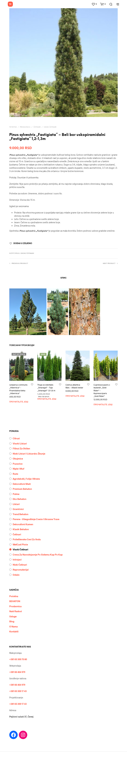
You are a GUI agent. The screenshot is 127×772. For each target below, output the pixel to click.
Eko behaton (19, 499)
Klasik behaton (21, 529)
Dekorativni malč (22, 483)
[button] (94, 4)
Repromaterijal (20, 569)
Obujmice (18, 458)
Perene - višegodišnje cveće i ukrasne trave (36, 519)
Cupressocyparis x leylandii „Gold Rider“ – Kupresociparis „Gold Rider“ (102, 390)
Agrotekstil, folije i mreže (26, 478)
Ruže (15, 473)
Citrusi (16, 438)
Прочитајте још (18, 402)
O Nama (13, 626)
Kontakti (13, 631)
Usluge (13, 616)
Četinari (37, 127)
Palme (16, 494)
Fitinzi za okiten (21, 448)
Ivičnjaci (17, 559)
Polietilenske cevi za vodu (27, 539)
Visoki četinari (50, 127)
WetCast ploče (20, 544)
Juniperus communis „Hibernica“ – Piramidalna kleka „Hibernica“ (18, 389)
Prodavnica (25, 127)
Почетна (13, 127)
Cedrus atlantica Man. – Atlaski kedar (74, 386)
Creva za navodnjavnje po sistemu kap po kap (38, 554)
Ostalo (16, 574)
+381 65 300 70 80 (18, 659)
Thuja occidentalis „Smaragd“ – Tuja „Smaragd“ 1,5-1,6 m (46, 388)
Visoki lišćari (20, 443)
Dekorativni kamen (23, 524)
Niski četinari (20, 564)
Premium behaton (22, 488)
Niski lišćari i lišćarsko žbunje (29, 453)
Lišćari (16, 504)
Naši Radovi (15, 611)
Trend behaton (20, 514)
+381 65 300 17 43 (18, 691)
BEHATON (14, 601)
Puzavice (17, 463)
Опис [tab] (63, 278)
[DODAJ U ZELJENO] (32, 384)
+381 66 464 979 (17, 672)
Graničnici (18, 509)
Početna (13, 596)
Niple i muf (18, 468)
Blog (11, 621)
